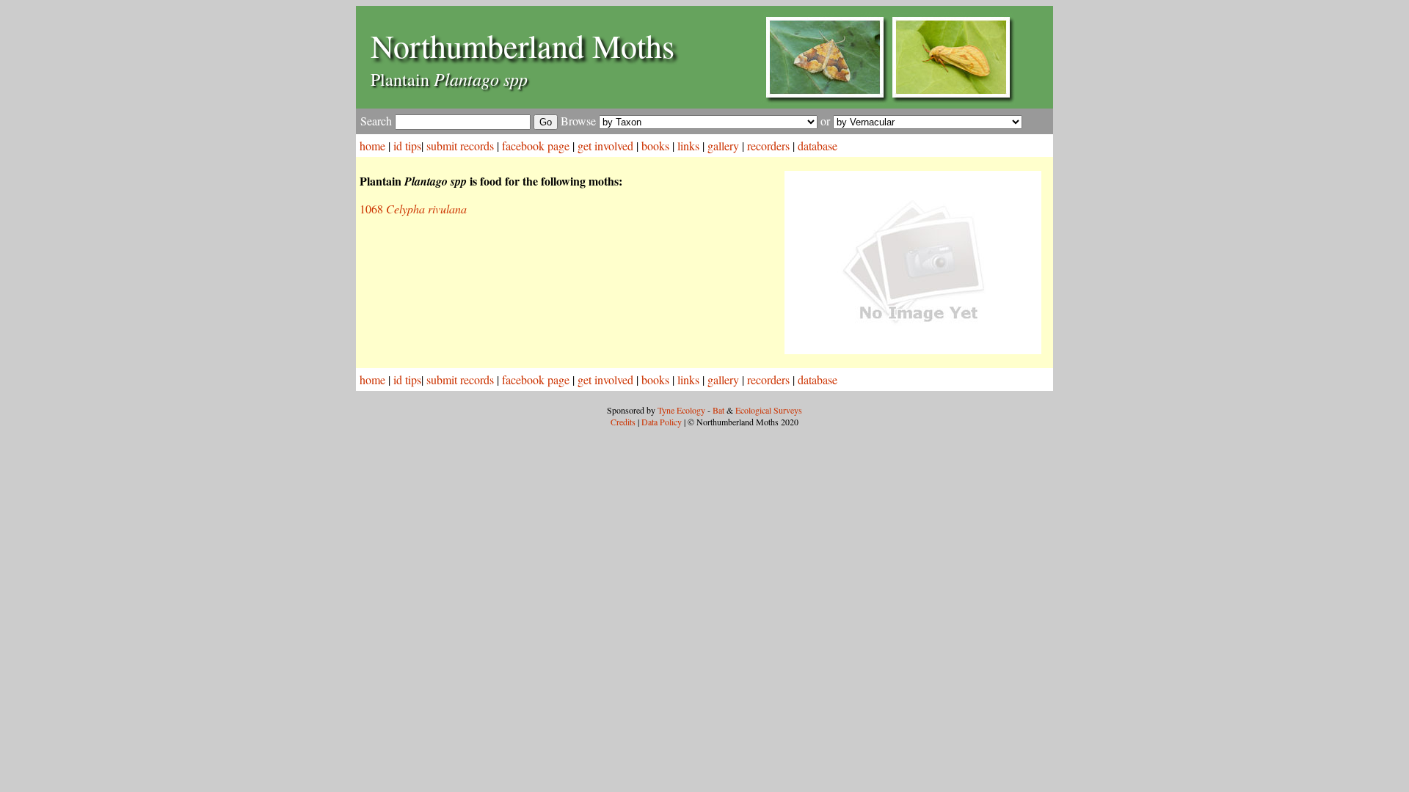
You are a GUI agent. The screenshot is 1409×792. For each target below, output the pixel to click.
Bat (718, 410)
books (655, 145)
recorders (768, 145)
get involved (605, 145)
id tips (407, 145)
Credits (623, 422)
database (817, 145)
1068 (413, 208)
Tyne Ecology (681, 410)
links (688, 145)
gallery (723, 145)
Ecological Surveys (768, 410)
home (372, 145)
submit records (460, 145)
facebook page (535, 145)
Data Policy (661, 422)
